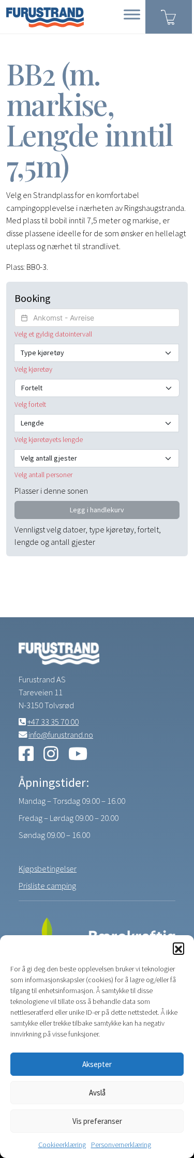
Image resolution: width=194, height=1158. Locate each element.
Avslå (97, 1093)
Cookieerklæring (62, 1144)
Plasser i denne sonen (51, 490)
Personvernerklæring (121, 1144)
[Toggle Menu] (132, 14)
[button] (178, 948)
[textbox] (97, 318)
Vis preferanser (97, 1121)
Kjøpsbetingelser (48, 868)
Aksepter (97, 1064)
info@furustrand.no (60, 734)
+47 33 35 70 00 (53, 722)
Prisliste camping (47, 885)
